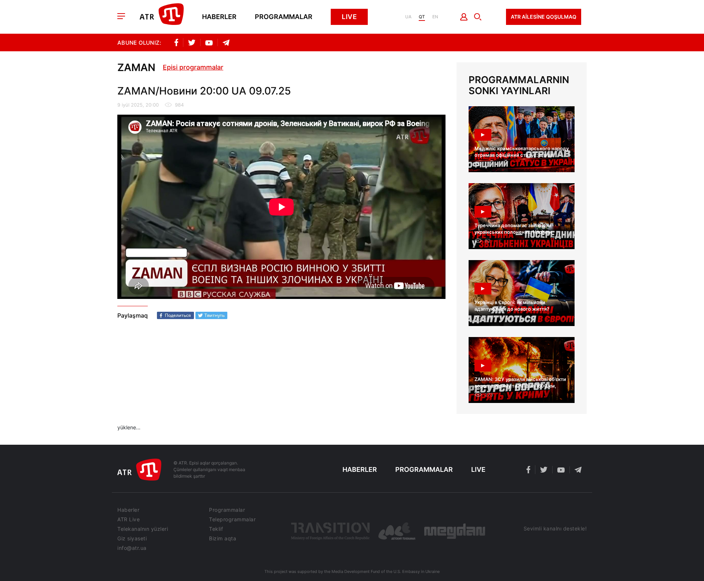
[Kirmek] (464, 17)
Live (349, 17)
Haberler (219, 17)
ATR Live (128, 519)
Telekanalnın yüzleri (142, 529)
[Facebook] (175, 315)
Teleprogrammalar (232, 519)
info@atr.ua (132, 548)
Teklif (216, 529)
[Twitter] (211, 315)
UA (408, 17)
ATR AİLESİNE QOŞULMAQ (543, 17)
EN (435, 17)
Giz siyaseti (132, 538)
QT (422, 17)
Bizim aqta (222, 538)
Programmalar (283, 17)
